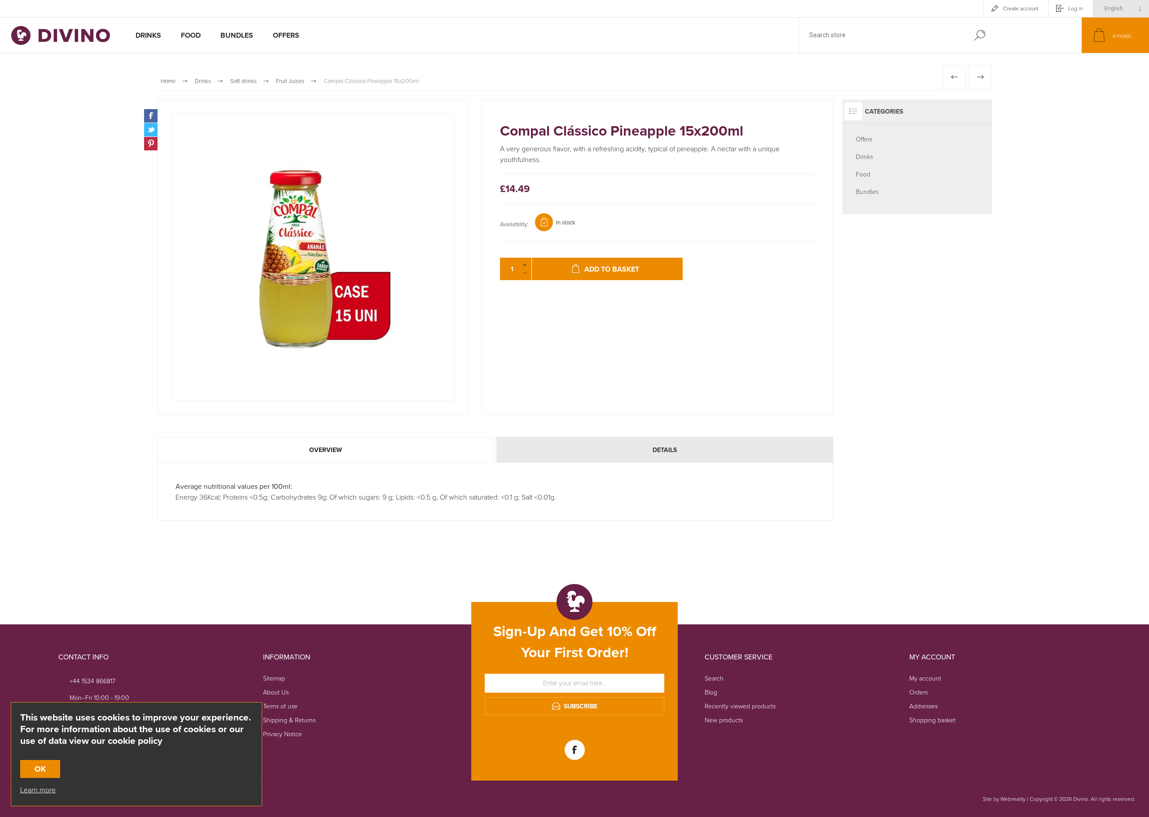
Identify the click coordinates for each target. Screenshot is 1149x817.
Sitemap (274, 678)
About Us (276, 692)
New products (724, 720)
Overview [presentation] (325, 449)
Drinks (864, 156)
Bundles (867, 191)
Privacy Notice (282, 733)
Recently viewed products (740, 706)
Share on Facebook (151, 116)
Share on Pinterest (151, 143)
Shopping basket (932, 720)
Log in (1075, 8)
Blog (711, 692)
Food (863, 174)
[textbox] (881, 35)
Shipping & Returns (289, 720)
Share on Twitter (151, 129)
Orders (918, 692)
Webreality (1013, 799)
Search (979, 35)
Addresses (923, 706)
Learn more (38, 790)
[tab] (326, 450)
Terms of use (280, 706)
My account (925, 678)
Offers (864, 139)
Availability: (514, 224)
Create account (1020, 8)
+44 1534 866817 (92, 680)
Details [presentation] (665, 449)
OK (40, 769)
